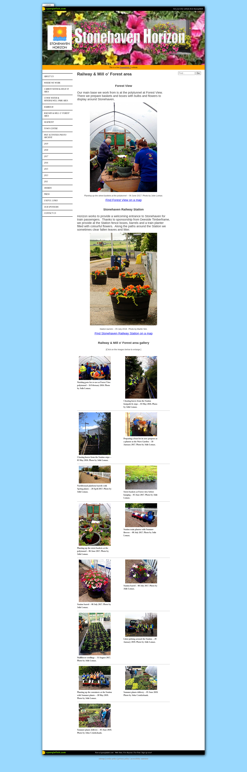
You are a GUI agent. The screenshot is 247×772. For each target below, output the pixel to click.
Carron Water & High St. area (56, 90)
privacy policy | (124, 759)
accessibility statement (139, 759)
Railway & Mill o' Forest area (56, 114)
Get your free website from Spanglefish (188, 9)
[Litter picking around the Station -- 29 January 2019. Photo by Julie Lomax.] (140, 636)
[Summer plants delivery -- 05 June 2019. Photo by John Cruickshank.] (140, 689)
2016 (46, 163)
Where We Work (52, 83)
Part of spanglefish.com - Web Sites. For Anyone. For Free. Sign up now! (123, 753)
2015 (46, 169)
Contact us (50, 213)
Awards (48, 188)
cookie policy (111, 759)
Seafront (49, 122)
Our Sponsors (51, 207)
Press (47, 194)
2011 (46, 181)
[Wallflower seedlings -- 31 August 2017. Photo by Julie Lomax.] (94, 654)
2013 (46, 175)
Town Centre (51, 128)
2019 (46, 144)
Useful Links (51, 200)
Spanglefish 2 (125, 67)
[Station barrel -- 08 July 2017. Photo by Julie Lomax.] (94, 601)
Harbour (48, 107)
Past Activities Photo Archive (55, 136)
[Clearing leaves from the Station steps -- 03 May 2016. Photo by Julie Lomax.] (94, 454)
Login (48, 5)
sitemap (102, 759)
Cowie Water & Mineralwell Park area (56, 99)
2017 (46, 156)
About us (49, 76)
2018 (46, 150)
